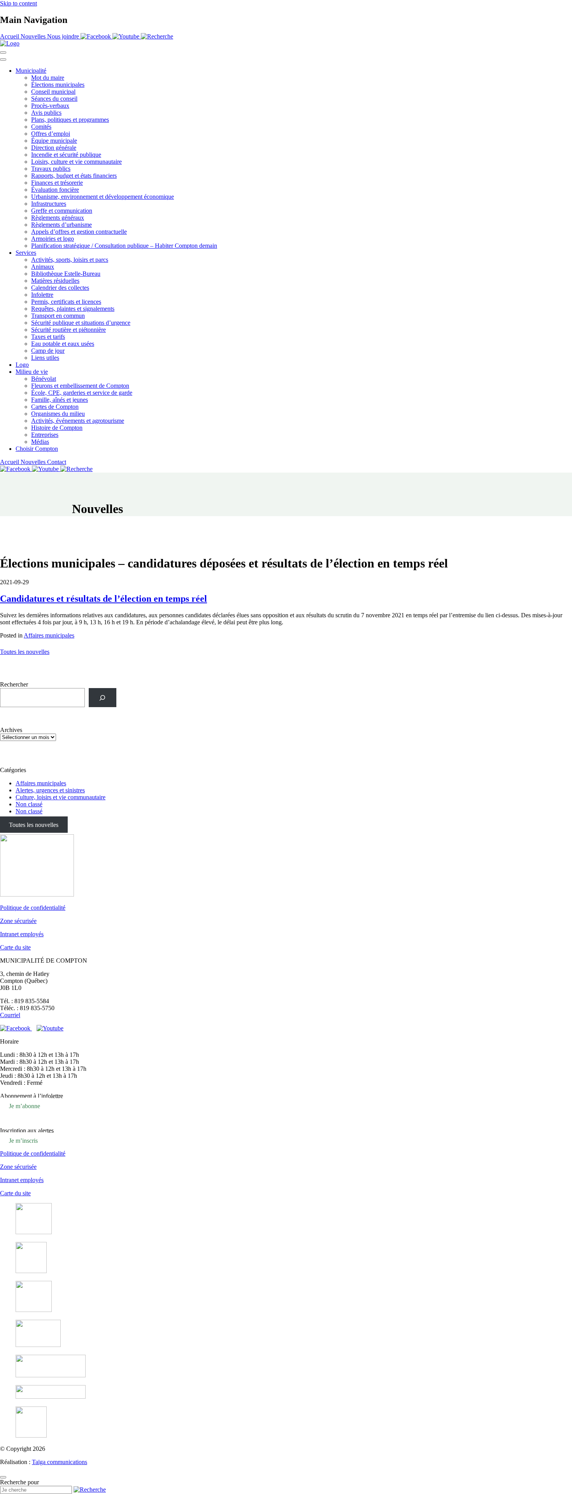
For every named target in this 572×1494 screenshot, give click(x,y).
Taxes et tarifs (48, 336)
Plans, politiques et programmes (70, 119)
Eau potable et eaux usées (62, 343)
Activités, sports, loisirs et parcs (69, 259)
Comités (41, 126)
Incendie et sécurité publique (66, 154)
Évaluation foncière (55, 189)
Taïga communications (59, 1462)
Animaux (42, 266)
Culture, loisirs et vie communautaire (60, 797)
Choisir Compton (37, 448)
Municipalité (31, 70)
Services (26, 252)
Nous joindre (64, 36)
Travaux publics (50, 168)
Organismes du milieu (58, 413)
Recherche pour (19, 1482)
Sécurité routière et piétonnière (68, 329)
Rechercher (14, 684)
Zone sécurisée (18, 921)
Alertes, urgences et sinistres (50, 790)
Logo (22, 364)
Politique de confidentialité (32, 907)
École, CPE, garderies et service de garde (81, 392)
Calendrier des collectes (60, 287)
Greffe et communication (61, 210)
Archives (11, 730)
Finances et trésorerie (57, 182)
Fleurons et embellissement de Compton (80, 385)
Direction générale (53, 147)
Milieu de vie (32, 371)
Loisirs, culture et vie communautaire (76, 161)
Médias (40, 441)
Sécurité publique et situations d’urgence (80, 322)
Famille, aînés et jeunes (59, 399)
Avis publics (46, 112)
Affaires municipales (49, 635)
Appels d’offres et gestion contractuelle (79, 231)
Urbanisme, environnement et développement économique (102, 196)
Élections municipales (57, 84)
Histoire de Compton (56, 427)
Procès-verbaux (50, 105)
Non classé (29, 804)
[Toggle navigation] (3, 52)
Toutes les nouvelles (24, 651)
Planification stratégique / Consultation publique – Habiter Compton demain (124, 245)
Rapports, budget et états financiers (74, 175)
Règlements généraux (57, 217)
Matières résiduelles (55, 280)
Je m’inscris (23, 1140)
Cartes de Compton (55, 406)
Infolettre (42, 294)
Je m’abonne (24, 1105)
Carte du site (15, 947)
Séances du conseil (54, 98)
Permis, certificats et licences (66, 301)
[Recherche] (102, 697)
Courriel (10, 1015)
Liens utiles (45, 357)
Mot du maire (47, 77)
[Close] (3, 59)
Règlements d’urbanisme (61, 224)
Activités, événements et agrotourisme (77, 420)
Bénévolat (43, 378)
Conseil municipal (53, 91)
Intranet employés (22, 934)
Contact (56, 462)
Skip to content (18, 3)
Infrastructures (48, 203)
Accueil (10, 36)
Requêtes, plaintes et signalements (72, 308)
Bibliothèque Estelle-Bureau (65, 273)
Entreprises (44, 434)
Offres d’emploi (50, 133)
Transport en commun (58, 315)
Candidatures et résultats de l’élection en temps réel (103, 599)
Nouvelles (34, 36)
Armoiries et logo (52, 238)
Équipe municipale (54, 140)
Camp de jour (48, 350)
